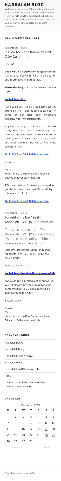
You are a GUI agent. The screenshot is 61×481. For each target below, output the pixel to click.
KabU (8, 375)
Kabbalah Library (14, 349)
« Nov (15, 447)
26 (46, 435)
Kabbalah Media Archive (19, 356)
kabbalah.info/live (15, 99)
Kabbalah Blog (24, 4)
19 (46, 429)
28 (8, 441)
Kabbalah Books (14, 342)
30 (23, 441)
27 (53, 435)
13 (53, 422)
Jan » (46, 447)
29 (15, 441)
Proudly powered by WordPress (21, 473)
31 (31, 441)
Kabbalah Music (14, 362)
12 (46, 422)
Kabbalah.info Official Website (22, 369)
